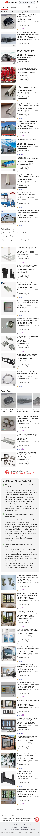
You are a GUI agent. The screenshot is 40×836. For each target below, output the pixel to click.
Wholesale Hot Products (31, 825)
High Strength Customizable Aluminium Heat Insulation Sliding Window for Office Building (27, 612)
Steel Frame (6, 237)
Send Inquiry (23, 25)
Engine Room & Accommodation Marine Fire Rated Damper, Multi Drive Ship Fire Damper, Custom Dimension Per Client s (27, 68)
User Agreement (14, 829)
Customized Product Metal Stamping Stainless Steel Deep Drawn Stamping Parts (28, 435)
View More (19, 809)
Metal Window (18, 237)
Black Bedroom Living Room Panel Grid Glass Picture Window (27, 594)
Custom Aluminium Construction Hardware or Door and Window (26, 248)
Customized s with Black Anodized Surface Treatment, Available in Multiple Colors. (26, 15)
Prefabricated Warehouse (10, 241)
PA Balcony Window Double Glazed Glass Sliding (27, 719)
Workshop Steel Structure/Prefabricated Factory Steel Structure (27, 157)
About (6, 829)
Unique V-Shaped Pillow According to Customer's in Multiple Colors (28, 175)
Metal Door (25, 241)
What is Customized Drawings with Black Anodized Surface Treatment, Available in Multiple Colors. (7, 410)
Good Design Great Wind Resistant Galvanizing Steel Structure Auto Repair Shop (27, 122)
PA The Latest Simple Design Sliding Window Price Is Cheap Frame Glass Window (27, 665)
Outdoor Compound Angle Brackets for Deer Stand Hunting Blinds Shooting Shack (27, 265)
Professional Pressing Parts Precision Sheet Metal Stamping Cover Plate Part (28, 372)
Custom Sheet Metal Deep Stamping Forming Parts (27, 772)
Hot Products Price (16, 825)
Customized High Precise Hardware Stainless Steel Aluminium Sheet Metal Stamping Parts (28, 576)
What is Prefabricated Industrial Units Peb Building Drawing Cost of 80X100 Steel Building (24, 410)
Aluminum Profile (22, 233)
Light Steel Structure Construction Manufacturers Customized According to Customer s (28, 140)
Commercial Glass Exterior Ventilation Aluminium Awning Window (28, 754)
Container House (7, 233)
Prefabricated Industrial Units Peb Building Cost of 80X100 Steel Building (28, 33)
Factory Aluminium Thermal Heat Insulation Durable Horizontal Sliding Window (27, 629)
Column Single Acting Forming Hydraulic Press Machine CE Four (27, 193)
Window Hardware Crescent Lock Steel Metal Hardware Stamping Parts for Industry (28, 319)
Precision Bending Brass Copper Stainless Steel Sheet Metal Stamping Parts (27, 283)
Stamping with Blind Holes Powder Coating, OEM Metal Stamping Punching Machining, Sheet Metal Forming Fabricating (28, 301)
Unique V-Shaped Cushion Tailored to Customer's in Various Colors (28, 104)
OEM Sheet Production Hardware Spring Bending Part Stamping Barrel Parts (27, 453)
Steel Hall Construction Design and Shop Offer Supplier (27, 51)
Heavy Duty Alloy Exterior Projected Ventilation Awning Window (28, 647)
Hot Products (6, 825)
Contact (33, 829)
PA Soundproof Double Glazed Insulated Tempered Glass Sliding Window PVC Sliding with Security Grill (28, 683)
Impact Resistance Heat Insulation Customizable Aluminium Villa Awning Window (27, 736)
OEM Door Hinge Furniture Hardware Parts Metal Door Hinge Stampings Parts (27, 337)
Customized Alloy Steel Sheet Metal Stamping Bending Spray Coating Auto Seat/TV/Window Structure (27, 354)
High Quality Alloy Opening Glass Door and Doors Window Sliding (28, 701)
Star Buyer (14, 827)
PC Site (21, 827)
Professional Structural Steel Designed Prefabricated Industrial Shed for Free (28, 211)
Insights (26, 827)
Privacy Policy (25, 829)
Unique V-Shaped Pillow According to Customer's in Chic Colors (27, 86)
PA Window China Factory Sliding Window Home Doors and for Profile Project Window (28, 790)
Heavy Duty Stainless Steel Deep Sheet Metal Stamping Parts (27, 417)
